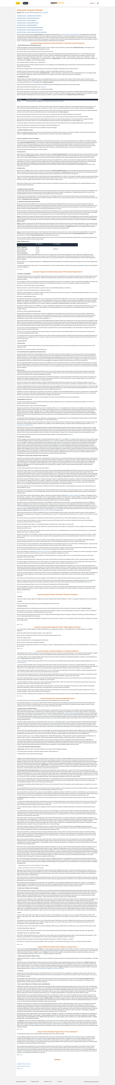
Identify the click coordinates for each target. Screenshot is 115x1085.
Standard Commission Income (24, 1063)
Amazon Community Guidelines (57, 968)
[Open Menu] (97, 3)
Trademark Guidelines (73, 495)
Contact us (59, 1081)
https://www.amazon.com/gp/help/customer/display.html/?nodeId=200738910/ (45, 101)
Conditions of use (48, 1081)
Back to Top (19, 269)
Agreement (31, 82)
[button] (93, 3)
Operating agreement (21, 1081)
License (59, 389)
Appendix (19, 133)
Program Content (30, 735)
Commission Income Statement (46, 510)
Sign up (25, 3)
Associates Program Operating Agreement (70, 34)
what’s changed (43, 12)
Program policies (35, 1081)
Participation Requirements (40, 968)
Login (18, 3)
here (49, 318)
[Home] (57, 3)
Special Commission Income (23, 1066)
